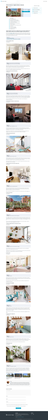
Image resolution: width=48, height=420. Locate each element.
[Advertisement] (37, 19)
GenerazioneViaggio (8, 3)
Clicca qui (14, 372)
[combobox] (23, 1)
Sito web (7, 401)
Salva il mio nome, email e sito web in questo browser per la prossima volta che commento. (17, 404)
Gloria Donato (9, 6)
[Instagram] (33, 414)
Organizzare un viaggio (36, 5)
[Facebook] (31, 414)
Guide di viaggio (45, 1)
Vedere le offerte (26, 11)
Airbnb (30, 60)
